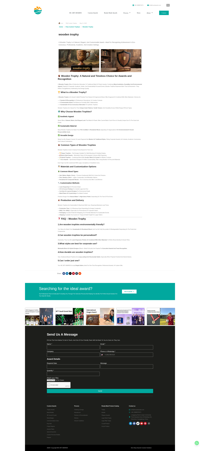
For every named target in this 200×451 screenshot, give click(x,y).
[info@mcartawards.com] (148, 5)
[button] (63, 273)
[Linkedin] (130, 423)
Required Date (52, 363)
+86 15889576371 (139, 5)
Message (103, 363)
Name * (49, 344)
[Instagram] (149, 423)
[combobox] (102, 355)
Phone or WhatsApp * (107, 351)
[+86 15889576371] (133, 5)
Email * (102, 344)
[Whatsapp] (197, 443)
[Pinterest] (145, 423)
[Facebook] (134, 423)
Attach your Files (53, 378)
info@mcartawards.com (155, 5)
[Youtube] (141, 423)
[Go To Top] (196, 447)
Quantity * (50, 370)
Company (50, 351)
